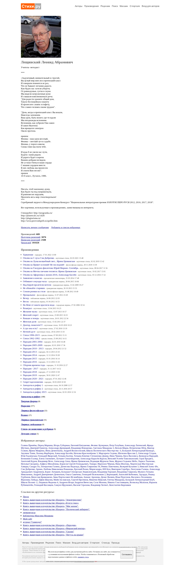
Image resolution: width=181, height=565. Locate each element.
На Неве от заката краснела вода (38, 305)
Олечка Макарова (115, 479)
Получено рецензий (30, 237)
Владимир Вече (45, 461)
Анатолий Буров (29, 461)
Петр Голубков (116, 445)
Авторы (78, 6)
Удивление (28, 254)
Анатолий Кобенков (128, 474)
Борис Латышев (52, 472)
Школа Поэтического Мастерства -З (103, 450)
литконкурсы (29, 512)
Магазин (124, 6)
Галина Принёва (29, 445)
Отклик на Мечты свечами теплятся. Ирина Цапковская (49, 271)
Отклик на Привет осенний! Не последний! (43, 265)
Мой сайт (27, 519)
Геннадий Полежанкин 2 (94, 474)
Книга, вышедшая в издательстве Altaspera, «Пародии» (49, 525)
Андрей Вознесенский (74, 450)
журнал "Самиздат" (32, 522)
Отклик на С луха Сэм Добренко (38, 258)
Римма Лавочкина (110, 466)
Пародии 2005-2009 (32, 345)
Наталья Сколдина (30, 464)
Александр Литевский (135, 445)
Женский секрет (30, 315)
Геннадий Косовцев (43, 485)
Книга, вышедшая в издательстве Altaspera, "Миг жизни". (51, 506)
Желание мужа (30, 311)
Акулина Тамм (28, 453)
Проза (26, 496)
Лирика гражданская (32, 420)
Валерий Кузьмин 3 (129, 466)
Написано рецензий (30, 240)
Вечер (26, 298)
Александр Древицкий (59, 448)
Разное (24, 415)
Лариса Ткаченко (146, 461)
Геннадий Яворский (47, 456)
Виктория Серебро (120, 469)
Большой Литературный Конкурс (138, 450)
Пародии (25, 406)
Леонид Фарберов (45, 453)
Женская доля (29, 321)
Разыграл (27, 308)
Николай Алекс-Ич (149, 466)
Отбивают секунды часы (35, 281)
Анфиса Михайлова (49, 464)
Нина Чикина (116, 456)
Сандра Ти (34, 466)
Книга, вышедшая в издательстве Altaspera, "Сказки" (48, 531)
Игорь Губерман (62, 445)
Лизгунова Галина (139, 469)
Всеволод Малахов (139, 482)
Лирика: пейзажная (31, 424)
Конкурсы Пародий (148, 456)
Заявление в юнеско (32, 278)
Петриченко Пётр (137, 448)
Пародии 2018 (30, 372)
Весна (26, 301)
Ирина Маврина (36, 450)
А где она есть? (30, 328)
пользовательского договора (128, 547)
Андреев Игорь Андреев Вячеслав (75, 482)
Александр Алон (62, 461)
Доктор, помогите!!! (33, 325)
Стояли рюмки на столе (34, 291)
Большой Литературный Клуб (139, 479)
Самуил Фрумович (63, 485)
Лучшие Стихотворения (67, 458)
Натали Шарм (121, 448)
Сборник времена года (34, 365)
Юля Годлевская (29, 456)
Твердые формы (29, 401)
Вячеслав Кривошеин (41, 477)
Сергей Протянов (79, 479)
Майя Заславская (62, 479)
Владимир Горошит (106, 472)
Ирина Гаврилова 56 (90, 466)
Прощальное (29, 295)
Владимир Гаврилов (127, 472)
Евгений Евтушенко (80, 445)
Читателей (26, 242)
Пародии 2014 (30, 355)
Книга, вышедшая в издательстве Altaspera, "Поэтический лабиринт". (56, 509)
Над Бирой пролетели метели (37, 285)
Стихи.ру (106, 543)
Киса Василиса (130, 456)
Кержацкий (112, 474)
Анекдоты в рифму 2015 (35, 392)
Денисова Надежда (70, 466)
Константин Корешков (120, 485)
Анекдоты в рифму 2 (33, 388)
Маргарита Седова (108, 453)
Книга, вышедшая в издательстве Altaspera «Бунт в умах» (51, 503)
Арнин (39, 469)
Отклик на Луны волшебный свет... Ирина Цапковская (49, 261)
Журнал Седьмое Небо (126, 461)
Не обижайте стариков (34, 288)
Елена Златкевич (47, 458)
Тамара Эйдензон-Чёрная (101, 464)
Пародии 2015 (30, 358)
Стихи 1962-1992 (31, 338)
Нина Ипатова (122, 464)
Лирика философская (32, 410)
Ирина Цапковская (80, 461)
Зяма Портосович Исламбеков (67, 477)
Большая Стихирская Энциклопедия (78, 472)
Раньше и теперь (31, 318)
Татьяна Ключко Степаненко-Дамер (91, 456)
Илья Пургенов (122, 477)
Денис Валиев (107, 477)
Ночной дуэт (29, 331)
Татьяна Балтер (65, 456)
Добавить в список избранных (65, 227)
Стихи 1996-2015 (31, 335)
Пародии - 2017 (30, 368)
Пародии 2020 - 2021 (33, 378)
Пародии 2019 (30, 375)
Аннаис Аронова (91, 477)
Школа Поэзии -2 (29, 482)
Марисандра (95, 469)
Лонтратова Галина (50, 466)
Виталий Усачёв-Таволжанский (123, 458)
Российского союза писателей (84, 561)
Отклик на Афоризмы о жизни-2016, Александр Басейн (49, 275)
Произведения (91, 6)
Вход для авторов (150, 6)
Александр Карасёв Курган (93, 458)
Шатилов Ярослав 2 (127, 453)
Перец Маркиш (45, 445)
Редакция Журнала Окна (102, 461)
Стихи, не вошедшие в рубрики (37, 429)
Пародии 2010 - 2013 (33, 348)
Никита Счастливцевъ (118, 482)
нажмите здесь (83, 557)
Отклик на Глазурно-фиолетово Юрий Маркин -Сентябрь (50, 268)
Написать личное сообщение (35, 227)
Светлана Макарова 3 (103, 448)
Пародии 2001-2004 (32, 342)
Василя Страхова (81, 485)
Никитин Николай (97, 479)
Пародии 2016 (30, 362)
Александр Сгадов (147, 453)
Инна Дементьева (54, 450)
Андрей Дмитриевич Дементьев (48, 474)
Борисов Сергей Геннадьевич (74, 464)
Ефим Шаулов (45, 479)
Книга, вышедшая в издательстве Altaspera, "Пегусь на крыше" (53, 535)
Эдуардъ (143, 474)
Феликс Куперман (99, 445)
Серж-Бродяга (146, 458)
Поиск (115, 6)
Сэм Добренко (28, 469)
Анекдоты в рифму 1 (33, 385)
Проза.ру (115, 543)
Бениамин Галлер (29, 458)
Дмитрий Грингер (38, 448)
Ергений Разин (81, 469)
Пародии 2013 (30, 352)
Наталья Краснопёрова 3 (86, 453)
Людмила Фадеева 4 (48, 482)
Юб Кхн (106, 469)
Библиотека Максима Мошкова (38, 515)
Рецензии (105, 6)
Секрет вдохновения (33, 382)
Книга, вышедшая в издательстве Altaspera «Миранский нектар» (54, 528)
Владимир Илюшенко (81, 448)
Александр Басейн (64, 453)
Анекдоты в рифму (31, 396)
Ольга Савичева (73, 474)
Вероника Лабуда (29, 479)
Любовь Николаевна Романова (58, 469)
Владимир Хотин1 (99, 485)
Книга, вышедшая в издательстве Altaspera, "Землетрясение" (52, 500)
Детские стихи (28, 433)
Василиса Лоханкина (141, 477)
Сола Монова (100, 482)
